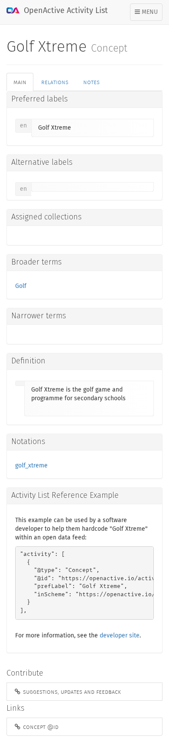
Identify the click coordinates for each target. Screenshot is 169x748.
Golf (20, 286)
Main (19, 82)
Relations (54, 82)
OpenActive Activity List (65, 11)
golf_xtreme (31, 466)
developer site (120, 636)
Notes (91, 82)
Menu (148, 15)
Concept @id (39, 726)
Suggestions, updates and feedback (71, 691)
